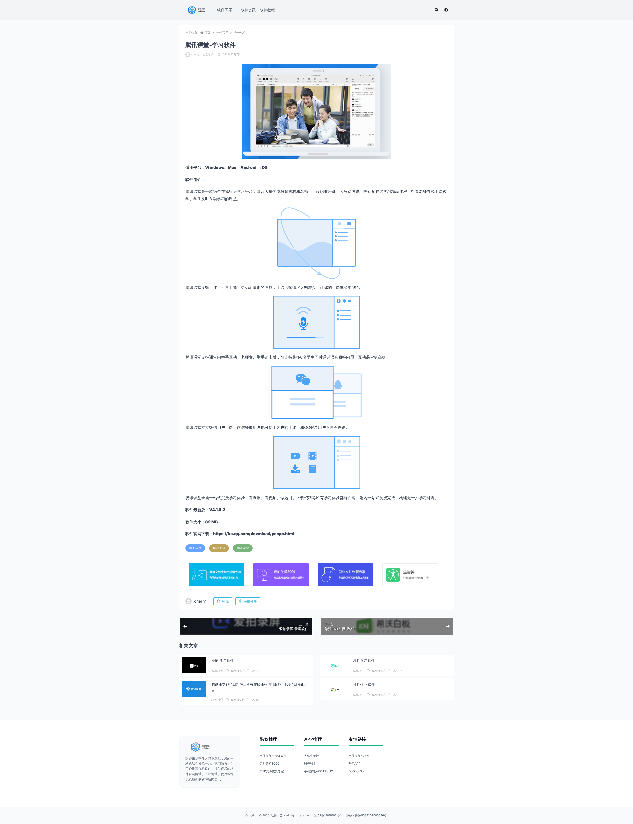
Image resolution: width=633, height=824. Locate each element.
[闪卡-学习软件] (335, 689)
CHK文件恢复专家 (272, 771)
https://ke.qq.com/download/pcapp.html (253, 533)
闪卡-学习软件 (363, 684)
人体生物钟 (311, 756)
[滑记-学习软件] (194, 666)
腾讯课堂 (243, 548)
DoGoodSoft (357, 771)
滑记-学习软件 (222, 660)
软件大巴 (276, 815)
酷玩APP (355, 763)
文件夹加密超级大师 (273, 756)
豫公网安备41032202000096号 (366, 815)
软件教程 (267, 10)
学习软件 (195, 548)
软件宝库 (224, 9)
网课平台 (219, 548)
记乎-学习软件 (363, 660)
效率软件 (217, 671)
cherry (195, 54)
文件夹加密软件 (359, 756)
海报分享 (250, 601)
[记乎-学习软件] (335, 666)
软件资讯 (248, 10)
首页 (207, 32)
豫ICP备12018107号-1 (327, 815)
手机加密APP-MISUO (318, 771)
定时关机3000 (269, 763)
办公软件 (240, 32)
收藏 (225, 601)
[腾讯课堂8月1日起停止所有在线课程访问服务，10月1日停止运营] (194, 689)
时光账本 (310, 763)
